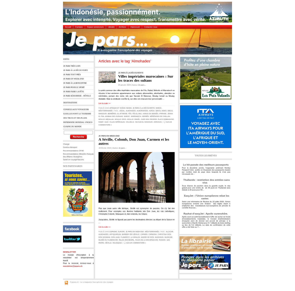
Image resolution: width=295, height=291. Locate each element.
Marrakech (136, 116)
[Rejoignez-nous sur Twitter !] (73, 245)
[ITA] (206, 128)
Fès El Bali (137, 114)
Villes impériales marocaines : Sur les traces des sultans (145, 78)
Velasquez (117, 243)
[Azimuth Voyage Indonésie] (148, 13)
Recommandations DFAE (73, 151)
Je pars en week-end (135, 232)
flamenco (125, 237)
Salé (106, 122)
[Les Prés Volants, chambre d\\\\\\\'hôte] (206, 79)
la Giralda (135, 237)
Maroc (159, 108)
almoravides (142, 111)
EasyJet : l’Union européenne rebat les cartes (206, 197)
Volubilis (130, 122)
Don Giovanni (104, 237)
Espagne (113, 232)
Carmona (153, 234)
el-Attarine (122, 114)
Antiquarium (115, 234)
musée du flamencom (108, 240)
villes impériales (117, 122)
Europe (121, 232)
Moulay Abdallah (106, 119)
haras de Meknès (150, 114)
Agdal (122, 111)
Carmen (144, 234)
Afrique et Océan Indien (121, 108)
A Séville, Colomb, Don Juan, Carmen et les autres (134, 141)
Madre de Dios (147, 237)
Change (66, 144)
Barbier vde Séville (130, 234)
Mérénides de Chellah (160, 116)
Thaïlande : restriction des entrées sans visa (206, 181)
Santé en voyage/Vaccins (73, 160)
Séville (108, 243)
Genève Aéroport (70, 147)
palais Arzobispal (126, 240)
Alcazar (169, 232)
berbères (112, 114)
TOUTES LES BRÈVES (206, 155)
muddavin (159, 237)
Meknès (145, 116)
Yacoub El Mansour (144, 122)
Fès (129, 114)
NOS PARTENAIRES (72, 166)
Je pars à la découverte (144, 108)
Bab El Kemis (161, 111)
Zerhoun (158, 122)
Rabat (101, 122)
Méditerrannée (106, 111)
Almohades (131, 111)
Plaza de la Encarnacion (146, 240)
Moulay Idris (120, 119)
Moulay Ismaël (133, 119)
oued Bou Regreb (149, 119)
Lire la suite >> (104, 103)
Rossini (162, 240)
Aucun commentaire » (136, 243)
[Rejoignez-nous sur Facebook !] (73, 234)
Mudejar (168, 237)
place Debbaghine (166, 119)
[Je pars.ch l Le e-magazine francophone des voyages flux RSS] (66, 283)
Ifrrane (162, 114)
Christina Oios (164, 234)
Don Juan (115, 237)
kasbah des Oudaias (114, 116)
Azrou (152, 111)
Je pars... (142, 85)
